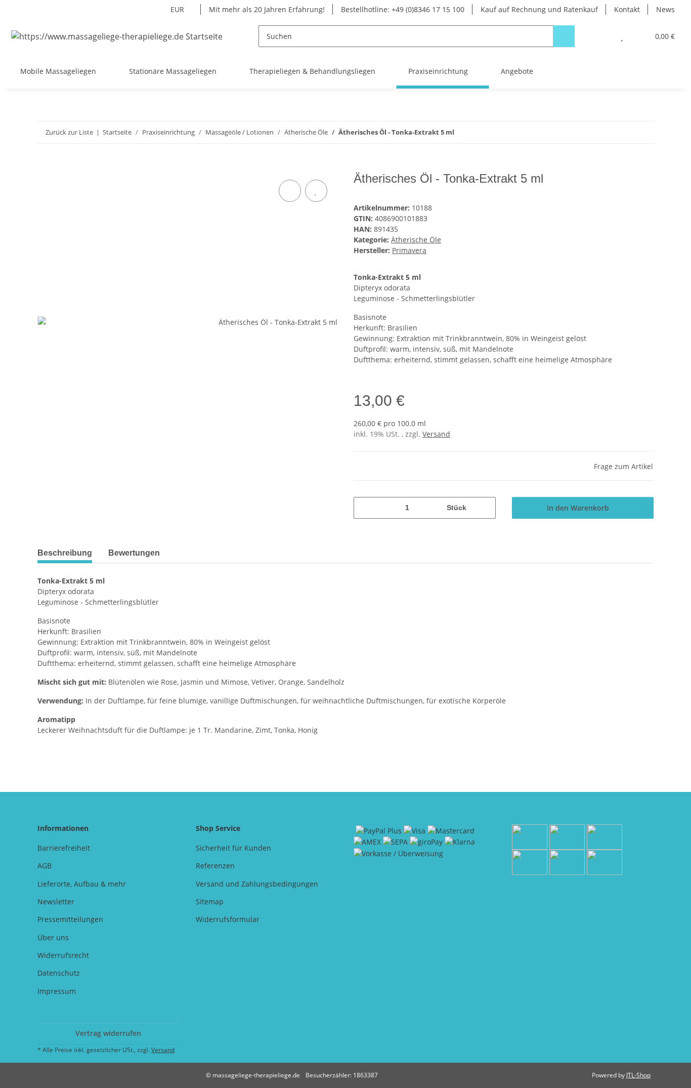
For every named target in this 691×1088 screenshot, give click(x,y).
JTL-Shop (638, 1075)
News (665, 9)
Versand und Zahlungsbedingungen (257, 884)
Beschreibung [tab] (64, 553)
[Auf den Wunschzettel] (316, 191)
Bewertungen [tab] (134, 553)
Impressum (56, 991)
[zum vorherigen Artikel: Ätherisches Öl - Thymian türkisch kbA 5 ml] (621, 132)
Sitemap (210, 901)
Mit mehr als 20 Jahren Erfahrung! (267, 9)
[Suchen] (564, 36)
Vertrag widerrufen (108, 1033)
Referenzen (215, 865)
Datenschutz (58, 973)
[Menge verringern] (365, 507)
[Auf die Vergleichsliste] (290, 191)
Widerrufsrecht (63, 955)
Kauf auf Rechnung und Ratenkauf (539, 9)
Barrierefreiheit (63, 848)
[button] (602, 36)
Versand (436, 434)
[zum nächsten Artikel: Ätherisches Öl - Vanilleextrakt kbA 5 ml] (643, 132)
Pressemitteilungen (70, 919)
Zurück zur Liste (69, 132)
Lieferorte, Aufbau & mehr (81, 884)
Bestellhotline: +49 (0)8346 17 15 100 (402, 9)
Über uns (53, 937)
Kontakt (627, 9)
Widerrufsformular (228, 919)
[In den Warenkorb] (45, 166)
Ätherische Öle (416, 239)
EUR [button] (177, 9)
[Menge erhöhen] (484, 507)
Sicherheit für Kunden (233, 848)
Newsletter (55, 901)
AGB (44, 865)
